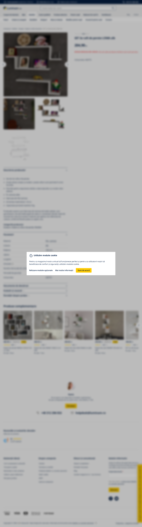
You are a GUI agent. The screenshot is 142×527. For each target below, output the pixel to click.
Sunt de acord (84, 270)
